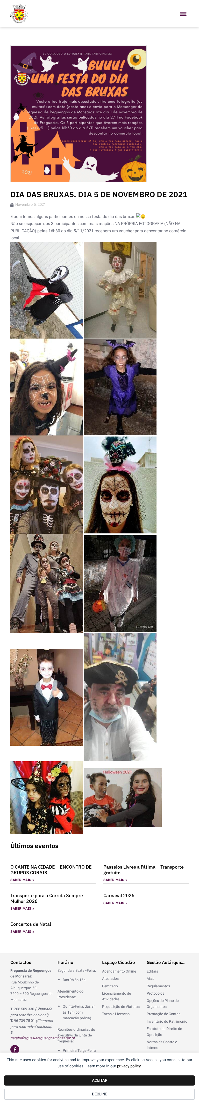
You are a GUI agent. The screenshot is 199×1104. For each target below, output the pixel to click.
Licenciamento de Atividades (116, 996)
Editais (152, 971)
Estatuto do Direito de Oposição (164, 1031)
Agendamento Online (119, 971)
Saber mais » (22, 879)
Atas (150, 978)
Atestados (110, 978)
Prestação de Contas (163, 1014)
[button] (183, 13)
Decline (99, 1094)
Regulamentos (158, 986)
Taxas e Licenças (116, 1014)
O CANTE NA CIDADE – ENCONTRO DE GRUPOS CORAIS (51, 870)
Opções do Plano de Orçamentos (163, 1003)
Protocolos (155, 993)
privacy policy (129, 1066)
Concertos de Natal (30, 924)
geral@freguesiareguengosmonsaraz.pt (42, 1038)
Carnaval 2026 (118, 895)
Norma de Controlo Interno (162, 1044)
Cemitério (110, 986)
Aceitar (99, 1080)
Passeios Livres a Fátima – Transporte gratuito (143, 870)
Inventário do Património (167, 1021)
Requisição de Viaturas (121, 1006)
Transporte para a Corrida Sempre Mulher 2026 (46, 898)
